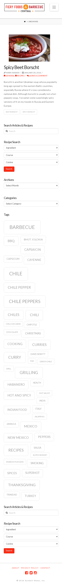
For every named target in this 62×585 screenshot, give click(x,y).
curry (14, 357)
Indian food (17, 409)
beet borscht (12, 112)
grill (8, 368)
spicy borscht (29, 112)
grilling (29, 372)
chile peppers (24, 301)
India (42, 400)
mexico (30, 426)
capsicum (13, 258)
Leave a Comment (38, 75)
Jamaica (11, 424)
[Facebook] (26, 573)
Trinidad (11, 494)
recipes (16, 450)
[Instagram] (35, 573)
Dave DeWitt (38, 354)
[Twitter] (31, 573)
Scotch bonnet (40, 455)
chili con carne (13, 324)
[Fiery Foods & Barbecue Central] (24, 7)
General (9, 75)
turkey (30, 496)
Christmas (33, 333)
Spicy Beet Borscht (21, 67)
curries (39, 345)
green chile (46, 361)
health (37, 382)
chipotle (32, 324)
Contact (45, 568)
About (15, 568)
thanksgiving (22, 485)
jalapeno (39, 416)
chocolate (12, 332)
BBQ (11, 241)
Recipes (20, 75)
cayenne (34, 260)
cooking (14, 344)
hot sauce (44, 393)
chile (15, 273)
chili (34, 315)
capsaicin (32, 249)
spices (12, 473)
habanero (16, 384)
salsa (37, 447)
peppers (44, 437)
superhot (32, 473)
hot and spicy (19, 395)
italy (38, 408)
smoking (37, 463)
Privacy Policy (30, 568)
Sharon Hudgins (14, 462)
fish (32, 361)
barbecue (22, 227)
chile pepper (19, 287)
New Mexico (18, 437)
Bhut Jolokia (33, 239)
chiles (13, 315)
